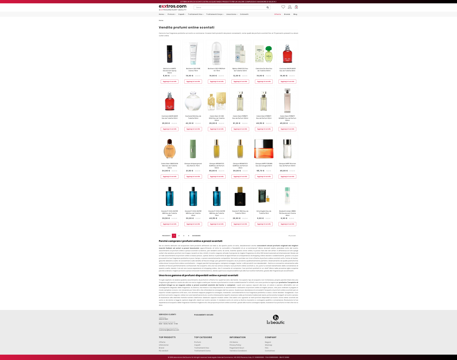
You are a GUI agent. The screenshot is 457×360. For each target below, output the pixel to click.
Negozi (268, 342)
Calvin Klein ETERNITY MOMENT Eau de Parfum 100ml (287, 118)
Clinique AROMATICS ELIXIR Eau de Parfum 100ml (216, 166)
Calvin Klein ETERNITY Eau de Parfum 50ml (263, 117)
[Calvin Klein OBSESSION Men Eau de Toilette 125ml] (170, 149)
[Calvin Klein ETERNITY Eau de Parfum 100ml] (240, 101)
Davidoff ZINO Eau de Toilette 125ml (240, 212)
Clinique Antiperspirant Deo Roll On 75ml (193, 165)
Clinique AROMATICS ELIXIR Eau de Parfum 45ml (240, 166)
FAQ (266, 348)
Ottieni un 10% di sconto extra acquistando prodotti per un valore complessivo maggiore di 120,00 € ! (228, 1)
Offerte (162, 342)
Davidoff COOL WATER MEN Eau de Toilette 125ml (169, 213)
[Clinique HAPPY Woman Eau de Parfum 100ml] (287, 149)
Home (161, 20)
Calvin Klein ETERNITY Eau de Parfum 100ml (240, 117)
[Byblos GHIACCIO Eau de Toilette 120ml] (240, 54)
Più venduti (163, 351)
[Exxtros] (176, 7)
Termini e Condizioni (238, 351)
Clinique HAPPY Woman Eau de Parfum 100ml (287, 165)
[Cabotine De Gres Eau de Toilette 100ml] (264, 54)
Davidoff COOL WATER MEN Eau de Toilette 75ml (217, 213)
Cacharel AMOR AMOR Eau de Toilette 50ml (170, 117)
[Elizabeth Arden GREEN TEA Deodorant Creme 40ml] (287, 196)
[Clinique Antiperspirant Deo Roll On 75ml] (193, 149)
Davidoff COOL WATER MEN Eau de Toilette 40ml (193, 213)
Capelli (197, 345)
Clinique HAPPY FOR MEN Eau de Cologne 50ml (263, 165)
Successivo (196, 236)
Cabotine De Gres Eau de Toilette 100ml (264, 70)
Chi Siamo (234, 342)
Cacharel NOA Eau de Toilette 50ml (193, 117)
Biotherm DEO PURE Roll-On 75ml (217, 70)
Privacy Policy (235, 345)
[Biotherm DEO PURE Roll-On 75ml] (217, 54)
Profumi (197, 342)
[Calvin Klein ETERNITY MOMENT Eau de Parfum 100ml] (287, 101)
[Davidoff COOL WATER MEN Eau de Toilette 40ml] (193, 196)
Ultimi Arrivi (163, 345)
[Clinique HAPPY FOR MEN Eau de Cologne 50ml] (264, 149)
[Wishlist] (283, 7)
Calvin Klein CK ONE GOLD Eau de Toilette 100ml (217, 118)
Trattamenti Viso (201, 348)
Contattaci (270, 351)
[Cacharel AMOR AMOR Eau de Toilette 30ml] (287, 54)
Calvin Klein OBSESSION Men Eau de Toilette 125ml (169, 166)
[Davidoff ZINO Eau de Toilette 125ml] (240, 196)
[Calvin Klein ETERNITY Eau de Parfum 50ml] (264, 101)
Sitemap (268, 345)
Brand (161, 348)
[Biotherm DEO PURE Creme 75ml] (193, 54)
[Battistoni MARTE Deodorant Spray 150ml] (170, 54)
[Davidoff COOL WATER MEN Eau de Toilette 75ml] (217, 196)
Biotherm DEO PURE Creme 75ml (193, 70)
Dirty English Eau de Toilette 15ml (264, 212)
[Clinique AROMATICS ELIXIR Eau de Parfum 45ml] (240, 149)
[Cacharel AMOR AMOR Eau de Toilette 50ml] (170, 101)
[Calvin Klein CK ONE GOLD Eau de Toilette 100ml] (217, 101)
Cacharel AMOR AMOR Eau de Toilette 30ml (287, 70)
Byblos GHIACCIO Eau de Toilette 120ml (240, 70)
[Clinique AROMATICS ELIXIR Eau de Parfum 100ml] (217, 149)
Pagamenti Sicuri (237, 348)
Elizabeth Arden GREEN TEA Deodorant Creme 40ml (287, 213)
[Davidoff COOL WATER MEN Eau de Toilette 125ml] (170, 196)
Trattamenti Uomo (202, 351)
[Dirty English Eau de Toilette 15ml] (264, 196)
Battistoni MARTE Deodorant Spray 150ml (169, 71)
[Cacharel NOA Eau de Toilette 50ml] (193, 101)
